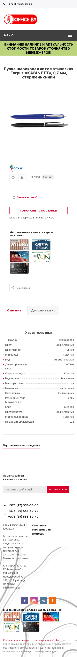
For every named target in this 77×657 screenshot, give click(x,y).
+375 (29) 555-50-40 (23, 516)
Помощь (38, 533)
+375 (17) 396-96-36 (19, 3)
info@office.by (11, 587)
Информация (41, 529)
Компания (39, 525)
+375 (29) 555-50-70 (23, 511)
